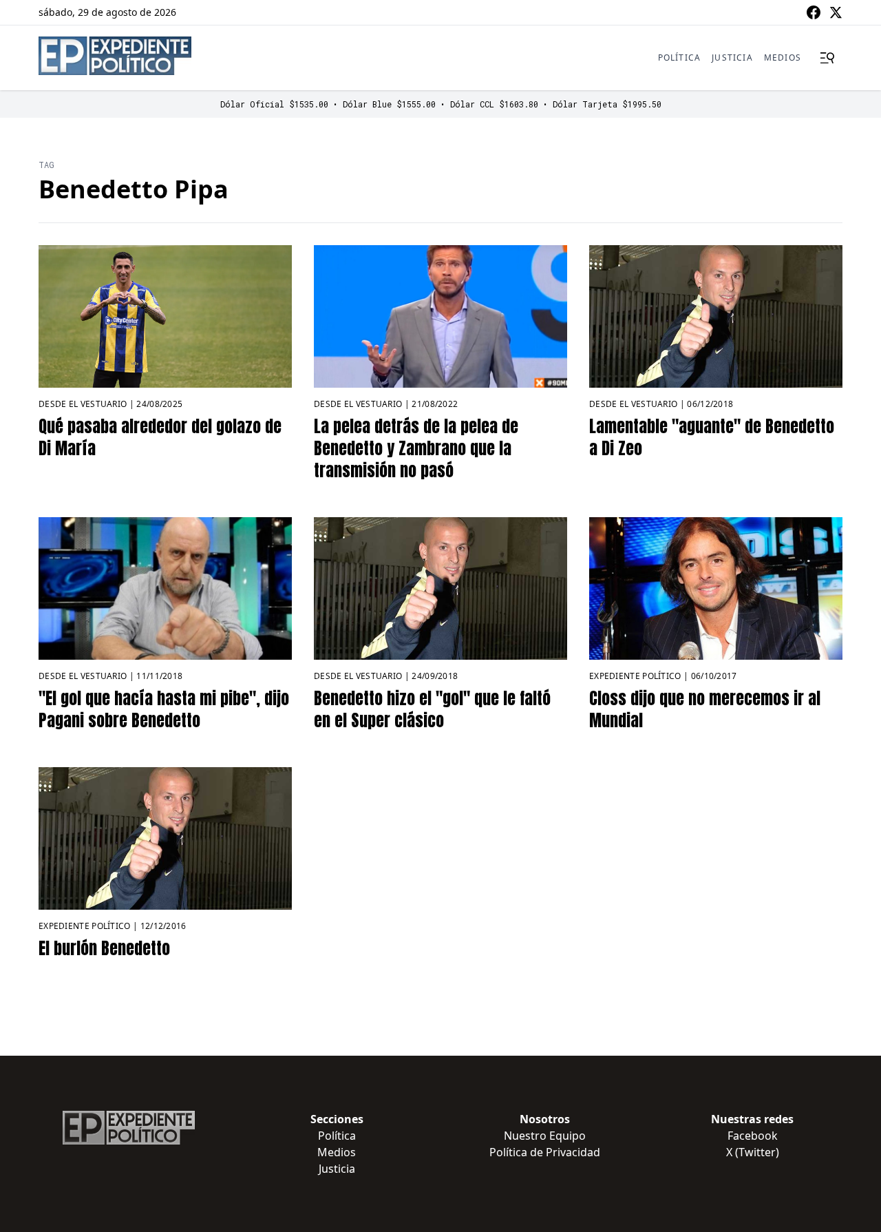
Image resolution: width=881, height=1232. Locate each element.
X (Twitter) (752, 1152)
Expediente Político (635, 676)
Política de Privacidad (544, 1152)
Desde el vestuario (83, 404)
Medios (782, 57)
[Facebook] (813, 12)
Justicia (732, 57)
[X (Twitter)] (835, 12)
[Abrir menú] (827, 58)
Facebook (753, 1135)
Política (679, 57)
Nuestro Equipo (545, 1135)
